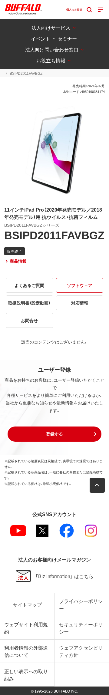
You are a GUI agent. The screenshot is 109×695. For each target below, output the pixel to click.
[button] (54, 434)
